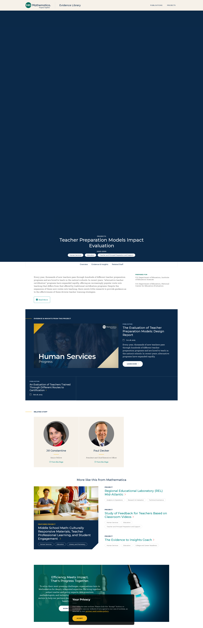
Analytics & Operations (115, 500)
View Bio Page (57, 462)
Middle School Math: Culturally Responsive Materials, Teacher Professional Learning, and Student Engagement (64, 533)
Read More (43, 300)
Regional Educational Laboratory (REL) (134, 492)
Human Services (75, 255)
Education (90, 255)
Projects (171, 5)
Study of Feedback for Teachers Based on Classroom (136, 515)
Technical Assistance (156, 500)
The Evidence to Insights (128, 540)
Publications (156, 5)
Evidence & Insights (99, 264)
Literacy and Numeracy (77, 544)
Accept (80, 618)
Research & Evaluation (136, 500)
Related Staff (117, 264)
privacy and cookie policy (97, 611)
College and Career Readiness (146, 545)
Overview (84, 264)
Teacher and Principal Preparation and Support (116, 255)
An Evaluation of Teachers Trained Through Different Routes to (50, 387)
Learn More (132, 364)
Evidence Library (70, 5)
